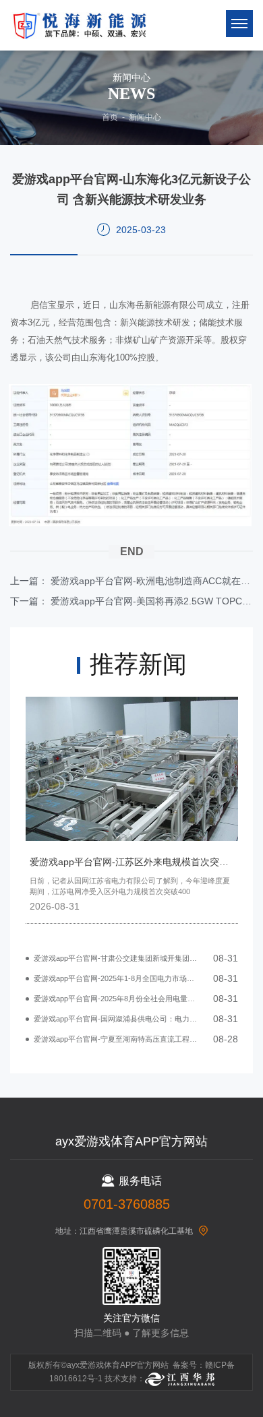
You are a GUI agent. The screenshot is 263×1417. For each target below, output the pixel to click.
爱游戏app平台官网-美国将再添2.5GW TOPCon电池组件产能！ (152, 601)
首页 (110, 117)
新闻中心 (145, 117)
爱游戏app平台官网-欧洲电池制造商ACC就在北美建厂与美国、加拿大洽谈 (152, 580)
